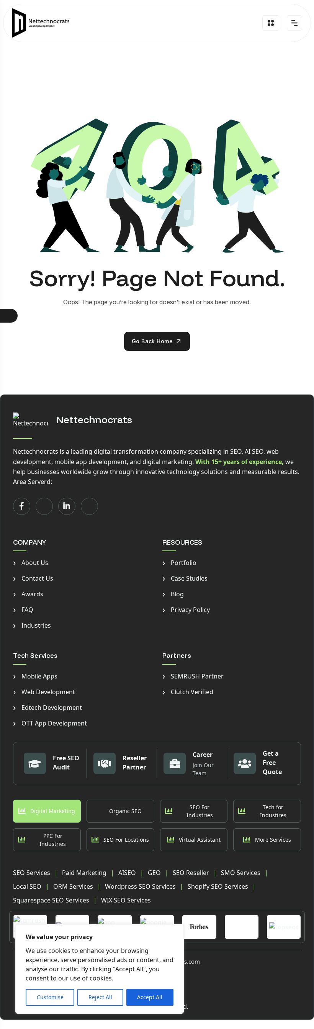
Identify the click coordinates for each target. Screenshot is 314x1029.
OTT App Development (50, 723)
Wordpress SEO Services (140, 886)
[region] (99, 969)
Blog (173, 594)
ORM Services (73, 886)
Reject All (100, 997)
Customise (50, 997)
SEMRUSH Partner (193, 676)
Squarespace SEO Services (51, 900)
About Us (30, 562)
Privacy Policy (186, 609)
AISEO (127, 872)
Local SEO (27, 886)
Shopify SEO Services (218, 886)
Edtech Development (47, 707)
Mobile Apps (35, 676)
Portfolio (179, 562)
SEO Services (31, 872)
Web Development (44, 692)
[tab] (47, 811)
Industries (32, 625)
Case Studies (185, 578)
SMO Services (240, 872)
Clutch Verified (187, 692)
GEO (154, 872)
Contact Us (33, 578)
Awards (28, 594)
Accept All (149, 997)
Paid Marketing (84, 872)
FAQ (23, 609)
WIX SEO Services (126, 900)
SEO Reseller (191, 872)
